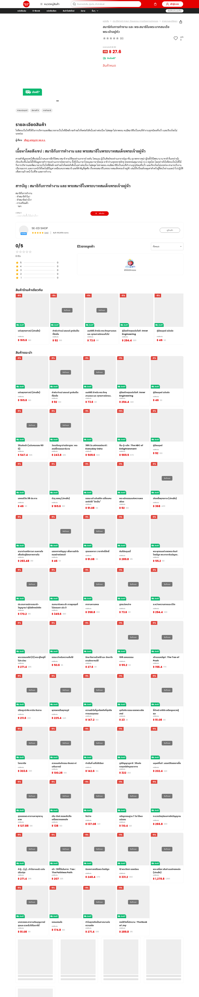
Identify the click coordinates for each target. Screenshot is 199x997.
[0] (155, 4)
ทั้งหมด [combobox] (156, 246)
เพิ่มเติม (101, 213)
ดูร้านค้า (170, 230)
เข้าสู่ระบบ (174, 4)
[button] (174, 10)
